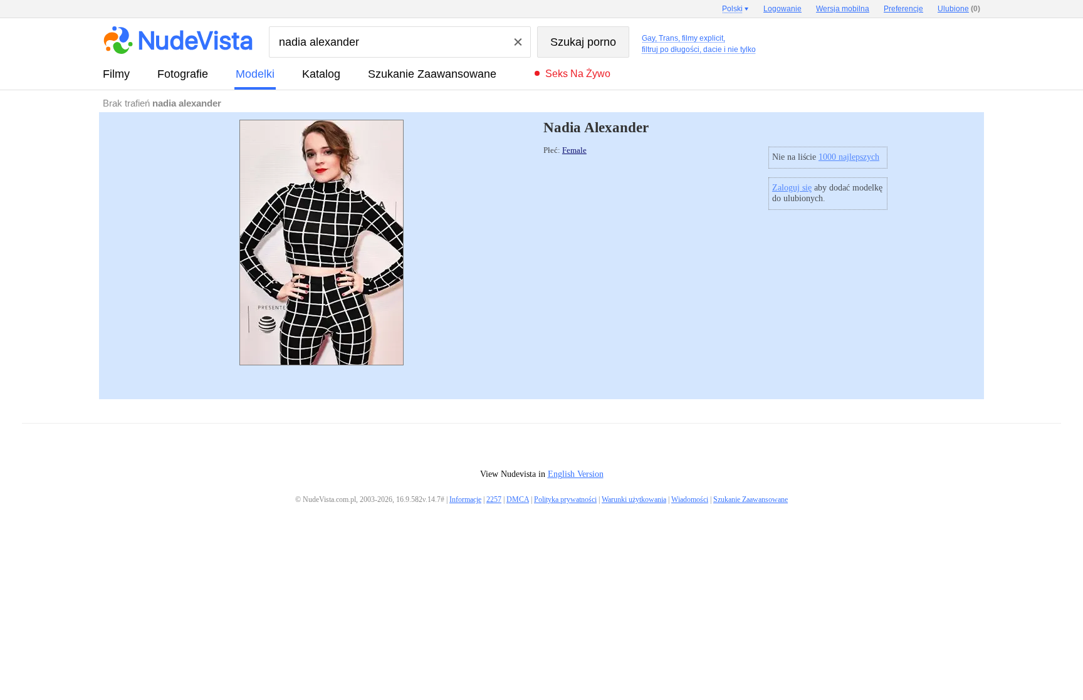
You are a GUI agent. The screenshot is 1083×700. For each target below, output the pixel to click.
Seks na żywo (577, 73)
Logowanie (782, 8)
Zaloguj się (792, 187)
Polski (732, 8)
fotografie (182, 74)
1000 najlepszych (849, 157)
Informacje (465, 499)
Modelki (255, 74)
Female (574, 150)
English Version (576, 474)
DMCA (517, 499)
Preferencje (903, 8)
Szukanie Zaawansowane (432, 74)
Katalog (321, 74)
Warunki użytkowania (634, 499)
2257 (493, 499)
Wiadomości (689, 499)
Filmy (116, 74)
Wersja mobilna (842, 8)
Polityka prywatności (565, 499)
